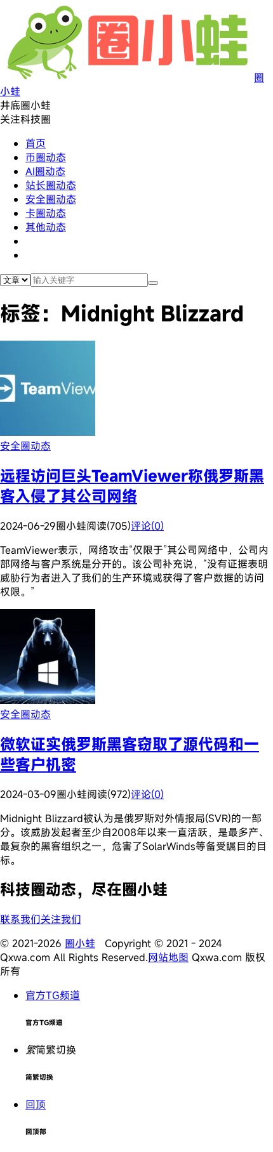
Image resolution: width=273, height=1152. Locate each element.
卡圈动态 (45, 213)
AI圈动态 (45, 171)
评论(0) (147, 526)
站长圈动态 (50, 185)
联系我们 (20, 919)
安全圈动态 (50, 199)
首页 (35, 143)
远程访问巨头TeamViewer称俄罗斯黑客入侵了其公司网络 (132, 486)
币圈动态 (45, 157)
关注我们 (61, 919)
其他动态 (45, 227)
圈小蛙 (80, 943)
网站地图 (168, 957)
